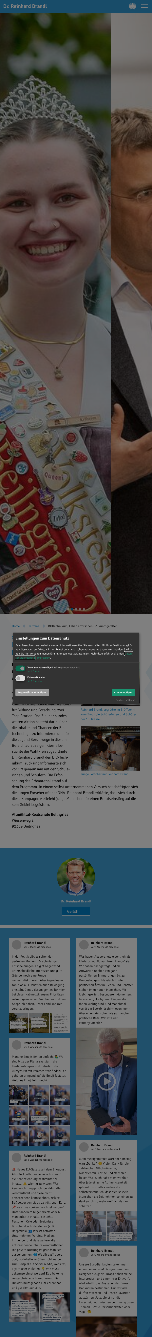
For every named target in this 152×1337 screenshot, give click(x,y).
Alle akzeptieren (123, 692)
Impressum (43, 657)
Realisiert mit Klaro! (125, 699)
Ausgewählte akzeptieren (32, 692)
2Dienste (34, 681)
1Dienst (33, 671)
